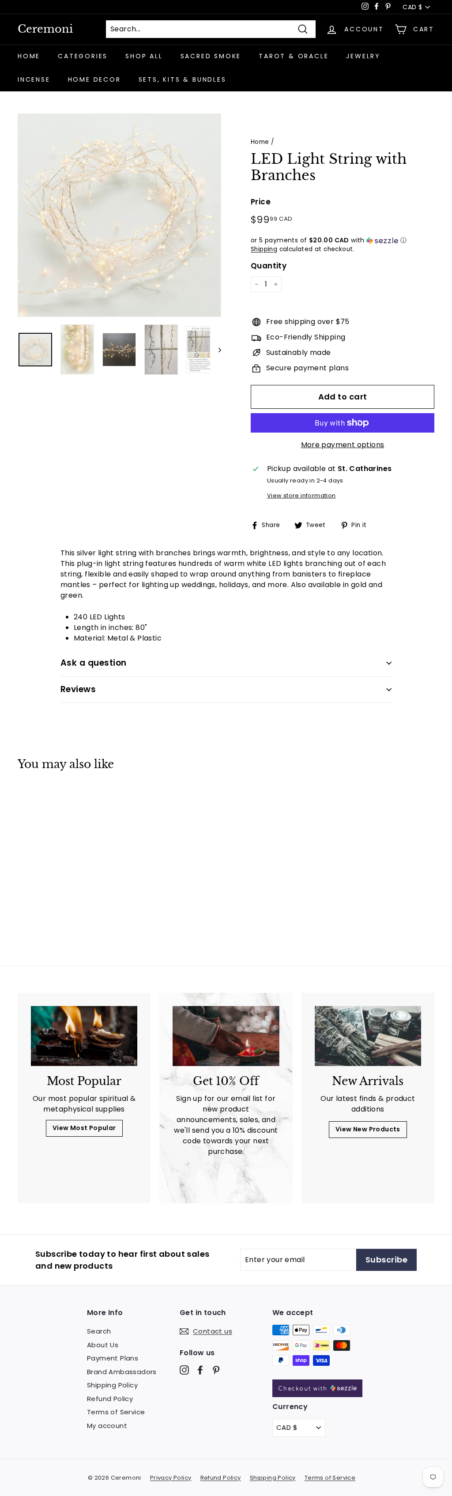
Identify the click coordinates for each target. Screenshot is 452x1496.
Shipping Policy (112, 1385)
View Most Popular (84, 1127)
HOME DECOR (94, 79)
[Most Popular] (84, 1036)
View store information (301, 495)
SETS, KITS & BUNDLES (182, 79)
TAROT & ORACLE (293, 56)
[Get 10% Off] (226, 1036)
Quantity (268, 265)
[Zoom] (119, 215)
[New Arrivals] (368, 1036)
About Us (102, 1344)
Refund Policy (110, 1398)
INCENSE (34, 79)
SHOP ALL (143, 56)
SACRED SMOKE (211, 56)
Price (261, 201)
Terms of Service (116, 1412)
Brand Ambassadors (122, 1371)
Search (99, 1331)
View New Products (367, 1129)
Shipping (264, 249)
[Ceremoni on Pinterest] (216, 1370)
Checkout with (304, 1389)
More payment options (342, 445)
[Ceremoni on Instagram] (184, 1370)
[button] (342, 240)
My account (107, 1425)
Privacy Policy (171, 1477)
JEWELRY (363, 56)
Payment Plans (112, 1358)
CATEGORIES (83, 56)
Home (260, 142)
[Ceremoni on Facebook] (200, 1370)
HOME (29, 56)
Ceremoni (45, 29)
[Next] (215, 350)
